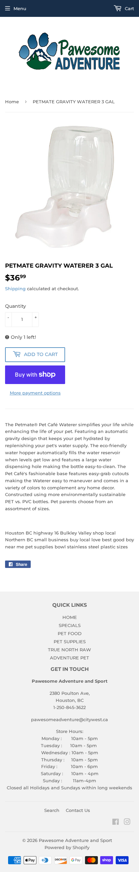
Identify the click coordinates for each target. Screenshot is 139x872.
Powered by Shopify (67, 847)
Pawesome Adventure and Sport (75, 840)
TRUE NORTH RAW (69, 649)
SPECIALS (70, 625)
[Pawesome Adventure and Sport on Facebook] (115, 822)
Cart (128, 8)
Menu (19, 8)
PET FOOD (70, 633)
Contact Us (78, 810)
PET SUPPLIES (70, 641)
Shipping (15, 288)
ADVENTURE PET (69, 657)
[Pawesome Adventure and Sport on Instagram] (127, 822)
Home (12, 101)
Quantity (15, 306)
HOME (69, 617)
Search (51, 810)
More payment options (35, 393)
